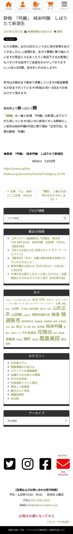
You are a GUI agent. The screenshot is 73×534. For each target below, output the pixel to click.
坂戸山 (43, 309)
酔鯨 (59, 31)
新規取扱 (39, 321)
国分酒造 (34, 309)
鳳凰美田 (49, 338)
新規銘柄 (48, 321)
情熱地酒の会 (41, 314)
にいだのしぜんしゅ (22, 300)
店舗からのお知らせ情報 (25, 375)
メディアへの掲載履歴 (24, 370)
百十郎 (27, 327)
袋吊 (55, 333)
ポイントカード (47, 304)
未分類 (15, 398)
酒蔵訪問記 (17, 394)
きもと (9, 300)
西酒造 (61, 333)
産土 (19, 326)
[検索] (65, 218)
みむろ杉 (38, 299)
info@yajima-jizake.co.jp (42, 505)
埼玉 (49, 309)
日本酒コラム (19, 363)
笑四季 (41, 326)
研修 (34, 327)
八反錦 (15, 308)
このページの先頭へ (58, 522)
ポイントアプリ (32, 304)
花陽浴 (45, 332)
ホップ (21, 304)
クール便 (13, 304)
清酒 (13, 327)
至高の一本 (16, 333)
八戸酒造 (24, 309)
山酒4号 (26, 315)
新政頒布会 (27, 321)
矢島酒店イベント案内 (24, 382)
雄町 (27, 339)
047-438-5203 (40, 500)
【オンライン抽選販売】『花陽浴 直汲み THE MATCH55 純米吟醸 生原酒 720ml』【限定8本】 (39, 242)
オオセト (50, 300)
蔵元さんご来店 (20, 390)
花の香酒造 (29, 332)
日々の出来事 (19, 378)
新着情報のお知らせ (23, 367)
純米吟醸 (54, 326)
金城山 (19, 340)
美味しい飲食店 (20, 386)
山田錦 (16, 314)
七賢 (57, 303)
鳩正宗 (35, 340)
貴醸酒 (10, 339)
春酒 (55, 321)
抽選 (55, 314)
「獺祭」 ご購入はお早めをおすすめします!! (53, 195)
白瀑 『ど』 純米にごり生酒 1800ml (19, 193)
